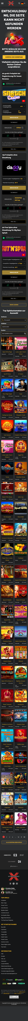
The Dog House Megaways (7, 920)
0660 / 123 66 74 (17, 993)
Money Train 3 (4, 905)
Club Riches (3, 929)
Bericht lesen (7, 347)
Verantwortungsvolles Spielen (7, 971)
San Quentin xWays (5, 915)
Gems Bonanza (4, 908)
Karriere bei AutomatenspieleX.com (9, 973)
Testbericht (14, 122)
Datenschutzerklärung (6, 966)
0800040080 (6, 993)
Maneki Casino (4, 939)
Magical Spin (4, 934)
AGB (2, 954)
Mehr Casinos (14, 305)
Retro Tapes (4, 903)
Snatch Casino (4, 937)
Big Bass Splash (4, 910)
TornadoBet (4, 932)
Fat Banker (3, 900)
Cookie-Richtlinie (5, 964)
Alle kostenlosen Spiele (14, 842)
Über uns (3, 959)
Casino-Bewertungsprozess (7, 968)
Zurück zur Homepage (14, 57)
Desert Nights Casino (6, 944)
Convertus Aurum (5, 913)
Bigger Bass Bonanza (5, 918)
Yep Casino (3, 947)
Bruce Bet (3, 927)
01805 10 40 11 (22, 992)
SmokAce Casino (5, 942)
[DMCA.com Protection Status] (14, 998)
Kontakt (3, 956)
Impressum (3, 961)
